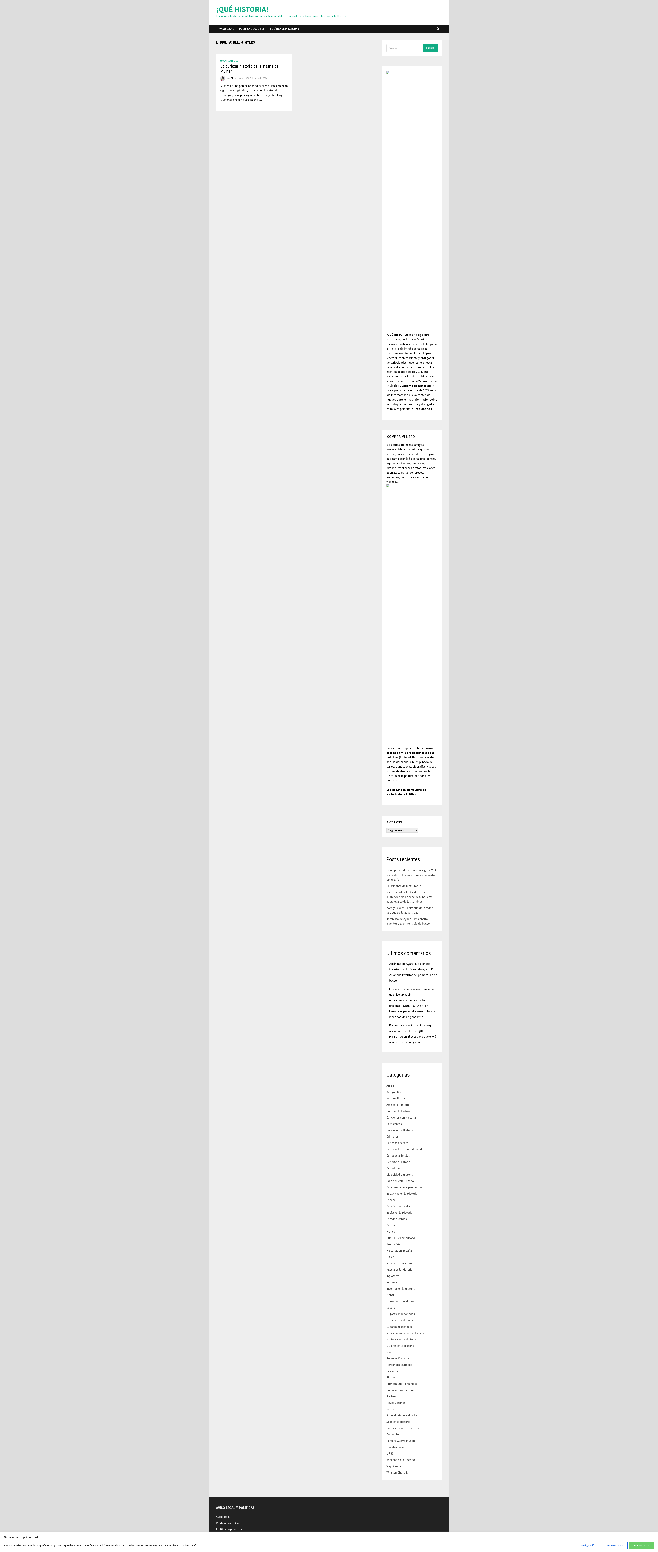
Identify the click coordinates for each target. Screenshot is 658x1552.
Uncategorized (229, 60)
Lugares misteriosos (399, 1327)
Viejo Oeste (393, 1466)
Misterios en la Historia (401, 1339)
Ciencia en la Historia (399, 1130)
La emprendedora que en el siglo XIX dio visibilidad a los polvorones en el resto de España (412, 875)
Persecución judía (397, 1358)
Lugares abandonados (400, 1314)
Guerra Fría (393, 1244)
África (390, 1086)
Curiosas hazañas (397, 1143)
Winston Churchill (397, 1472)
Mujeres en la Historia (400, 1346)
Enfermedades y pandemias (404, 1187)
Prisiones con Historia (400, 1390)
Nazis (389, 1352)
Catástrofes (394, 1124)
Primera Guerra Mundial (401, 1384)
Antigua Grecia (395, 1092)
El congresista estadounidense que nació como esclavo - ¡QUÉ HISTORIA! (411, 1030)
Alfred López (237, 78)
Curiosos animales (398, 1155)
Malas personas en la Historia (405, 1333)
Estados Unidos (396, 1219)
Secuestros (393, 1409)
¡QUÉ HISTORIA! (242, 9)
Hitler (390, 1257)
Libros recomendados (400, 1301)
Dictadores (393, 1168)
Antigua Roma (395, 1098)
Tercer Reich (394, 1434)
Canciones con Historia (401, 1117)
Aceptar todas (641, 1545)
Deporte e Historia (398, 1162)
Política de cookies (252, 28)
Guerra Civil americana (400, 1238)
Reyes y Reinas (395, 1403)
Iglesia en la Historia (399, 1270)
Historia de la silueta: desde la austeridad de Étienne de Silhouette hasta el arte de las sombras (409, 896)
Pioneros (392, 1371)
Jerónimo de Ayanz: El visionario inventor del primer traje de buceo (413, 974)
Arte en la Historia (398, 1105)
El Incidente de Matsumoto (403, 886)
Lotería (391, 1308)
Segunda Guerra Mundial (402, 1415)
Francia (391, 1231)
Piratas (391, 1377)
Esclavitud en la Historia (401, 1193)
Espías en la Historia (399, 1212)
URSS (389, 1453)
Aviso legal (226, 28)
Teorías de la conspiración (403, 1428)
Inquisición (393, 1282)
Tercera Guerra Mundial (401, 1441)
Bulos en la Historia (398, 1111)
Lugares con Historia (399, 1320)
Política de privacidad (284, 28)
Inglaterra (392, 1276)
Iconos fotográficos (399, 1263)
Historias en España (399, 1250)
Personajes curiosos (399, 1365)
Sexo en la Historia (398, 1422)
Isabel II (391, 1295)
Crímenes (392, 1136)
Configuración (588, 1545)
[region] (329, 1542)
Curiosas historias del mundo (405, 1149)
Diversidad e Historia (399, 1174)
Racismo (392, 1396)
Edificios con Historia (400, 1181)
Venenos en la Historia (400, 1460)
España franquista (398, 1206)
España (391, 1200)
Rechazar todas (615, 1545)
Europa (390, 1225)
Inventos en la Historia (400, 1289)
